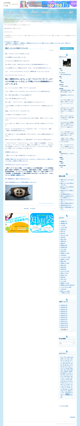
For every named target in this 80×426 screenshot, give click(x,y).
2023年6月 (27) (64, 311)
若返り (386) (63, 239)
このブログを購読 (64, 406)
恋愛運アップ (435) (65, 253)
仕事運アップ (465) (65, 263)
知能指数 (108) (64, 223)
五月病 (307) (63, 251)
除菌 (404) (63, 243)
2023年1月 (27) (64, 321)
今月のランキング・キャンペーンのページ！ (17, 164)
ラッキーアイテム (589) (66, 287)
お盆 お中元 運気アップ (67, 361)
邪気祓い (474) (64, 275)
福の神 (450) (63, 267)
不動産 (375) (63, 241)
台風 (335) (63, 237)
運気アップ (51, 203)
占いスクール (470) (65, 271)
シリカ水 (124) (64, 227)
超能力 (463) (63, 265)
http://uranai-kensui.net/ (66, 74)
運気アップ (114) (66, 292)
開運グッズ (67, 395)
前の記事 (26, 208)
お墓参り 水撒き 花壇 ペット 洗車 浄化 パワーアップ (67, 360)
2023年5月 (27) (64, 313)
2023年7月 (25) (64, 309)
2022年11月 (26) (64, 325)
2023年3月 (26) (64, 317)
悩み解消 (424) (64, 247)
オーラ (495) (63, 281)
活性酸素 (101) (64, 221)
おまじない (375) (64, 235)
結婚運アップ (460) (65, 259)
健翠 (44, 203)
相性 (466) (63, 277)
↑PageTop (72, 417)
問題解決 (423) (64, 245)
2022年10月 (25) (64, 327)
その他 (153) (63, 289)
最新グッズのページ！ (12, 152)
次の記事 (32, 208)
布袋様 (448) (63, 269)
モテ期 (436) (63, 255)
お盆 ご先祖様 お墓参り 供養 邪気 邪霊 (67, 363)
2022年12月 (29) (64, 323)
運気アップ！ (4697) (65, 291)
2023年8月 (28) (64, 307)
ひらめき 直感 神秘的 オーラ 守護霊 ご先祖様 (67, 389)
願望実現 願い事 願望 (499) (67, 285)
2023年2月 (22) (64, 319)
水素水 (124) (63, 229)
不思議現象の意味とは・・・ (67, 194)
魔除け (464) (63, 261)
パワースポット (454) (65, 257)
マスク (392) (63, 249)
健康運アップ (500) (65, 283)
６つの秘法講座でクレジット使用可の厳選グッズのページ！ (22, 182)
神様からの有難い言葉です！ (67, 203)
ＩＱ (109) (63, 225)
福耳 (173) (63, 231)
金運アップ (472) (64, 273)
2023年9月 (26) (64, 305)
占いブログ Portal (64, 423)
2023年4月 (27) (64, 315)
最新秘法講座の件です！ (66, 205)
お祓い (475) (63, 279)
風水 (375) (63, 233)
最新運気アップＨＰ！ (11, 35)
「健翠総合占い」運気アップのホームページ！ (18, 178)
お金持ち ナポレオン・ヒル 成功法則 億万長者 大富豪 (67, 368)
